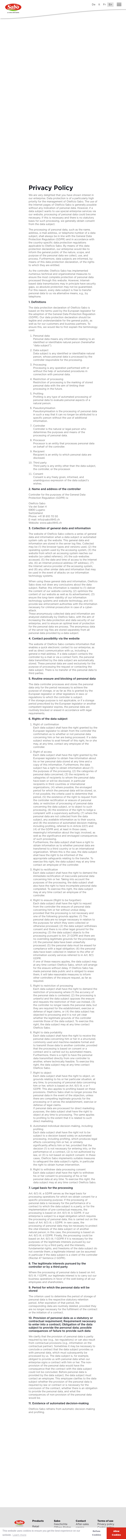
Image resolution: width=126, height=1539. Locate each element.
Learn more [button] (19, 1535)
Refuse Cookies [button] (96, 1533)
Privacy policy (105, 1524)
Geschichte (60, 1524)
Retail (35, 1526)
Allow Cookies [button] (116, 1533)
